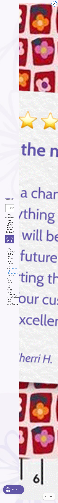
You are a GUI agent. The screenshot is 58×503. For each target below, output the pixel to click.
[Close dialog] (54, 3)
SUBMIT (9, 239)
